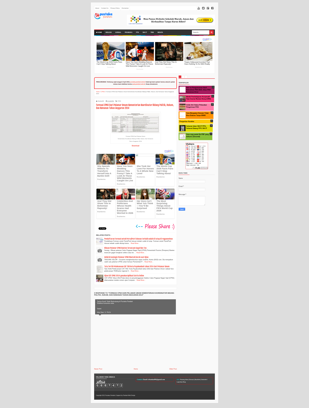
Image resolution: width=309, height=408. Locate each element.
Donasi (191, 379)
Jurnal (118, 32)
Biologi (109, 32)
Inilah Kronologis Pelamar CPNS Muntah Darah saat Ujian (126, 257)
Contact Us (104, 8)
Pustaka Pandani (110, 395)
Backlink (197, 379)
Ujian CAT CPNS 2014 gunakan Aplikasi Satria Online (124, 275)
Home (99, 32)
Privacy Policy (115, 8)
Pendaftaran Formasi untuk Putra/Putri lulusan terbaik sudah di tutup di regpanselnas (138, 239)
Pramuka (128, 32)
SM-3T (145, 32)
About (97, 8)
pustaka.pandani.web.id (137, 82)
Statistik (204, 379)
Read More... (135, 243)
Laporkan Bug (181, 382)
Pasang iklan (184, 379)
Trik (152, 32)
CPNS (119, 101)
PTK (137, 32)
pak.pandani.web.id (139, 84)
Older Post (173, 369)
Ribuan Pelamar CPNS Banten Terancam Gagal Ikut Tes (125, 248)
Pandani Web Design (129, 395)
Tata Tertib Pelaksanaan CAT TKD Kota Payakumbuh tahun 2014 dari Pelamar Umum (136, 266)
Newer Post (98, 369)
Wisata (160, 32)
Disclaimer (125, 8)
